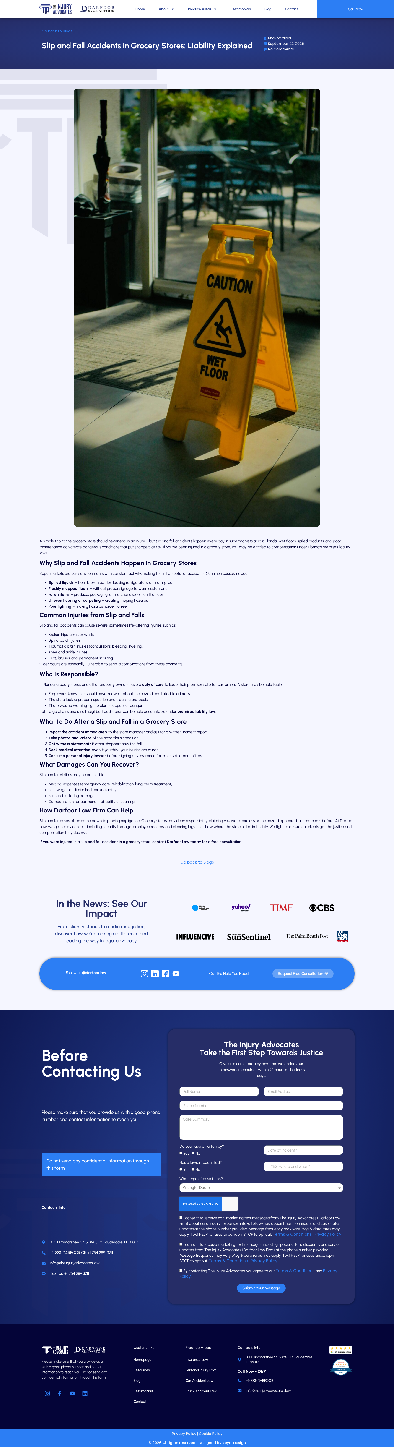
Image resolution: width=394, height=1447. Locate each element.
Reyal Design (234, 1442)
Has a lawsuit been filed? (200, 1163)
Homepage (142, 1359)
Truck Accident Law (201, 1391)
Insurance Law (197, 1359)
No (197, 1153)
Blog (267, 9)
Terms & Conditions (292, 1234)
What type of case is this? (201, 1179)
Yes (186, 1153)
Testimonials (241, 9)
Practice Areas (199, 9)
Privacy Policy (327, 1234)
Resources (142, 1370)
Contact (291, 9)
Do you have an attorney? (201, 1146)
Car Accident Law (199, 1380)
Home (140, 9)
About (164, 9)
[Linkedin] (85, 1393)
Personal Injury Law (201, 1370)
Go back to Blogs (57, 31)
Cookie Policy (211, 1433)
